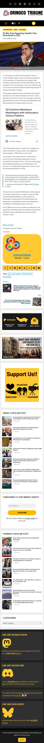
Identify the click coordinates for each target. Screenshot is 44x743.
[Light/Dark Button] (14, 23)
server (13, 682)
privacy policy (30, 518)
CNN (4, 100)
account (14, 653)
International (8, 29)
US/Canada (22, 29)
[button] (6, 24)
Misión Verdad (8, 225)
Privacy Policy (26, 735)
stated (38, 161)
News (15, 29)
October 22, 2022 (10, 38)
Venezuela (7, 277)
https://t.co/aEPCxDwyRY (22, 181)
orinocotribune (22, 255)
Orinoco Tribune (23, 693)
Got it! (22, 740)
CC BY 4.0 (18, 695)
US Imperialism (27, 274)
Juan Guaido (16, 274)
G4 (9, 274)
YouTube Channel (31, 23)
